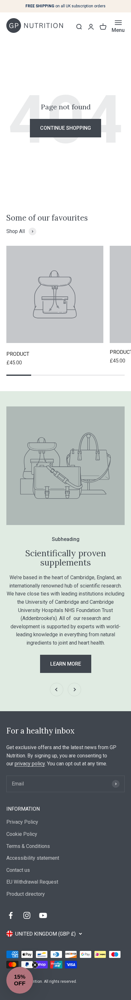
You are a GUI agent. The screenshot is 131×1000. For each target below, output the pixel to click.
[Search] (78, 26)
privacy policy (30, 764)
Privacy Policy (22, 822)
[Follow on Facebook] (10, 915)
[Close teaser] (35, 965)
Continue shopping (65, 128)
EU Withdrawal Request (32, 882)
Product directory (25, 894)
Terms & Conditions (28, 846)
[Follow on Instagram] (27, 915)
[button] (19, 980)
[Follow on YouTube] (43, 915)
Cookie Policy (21, 834)
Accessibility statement (32, 858)
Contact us (18, 870)
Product (17, 354)
